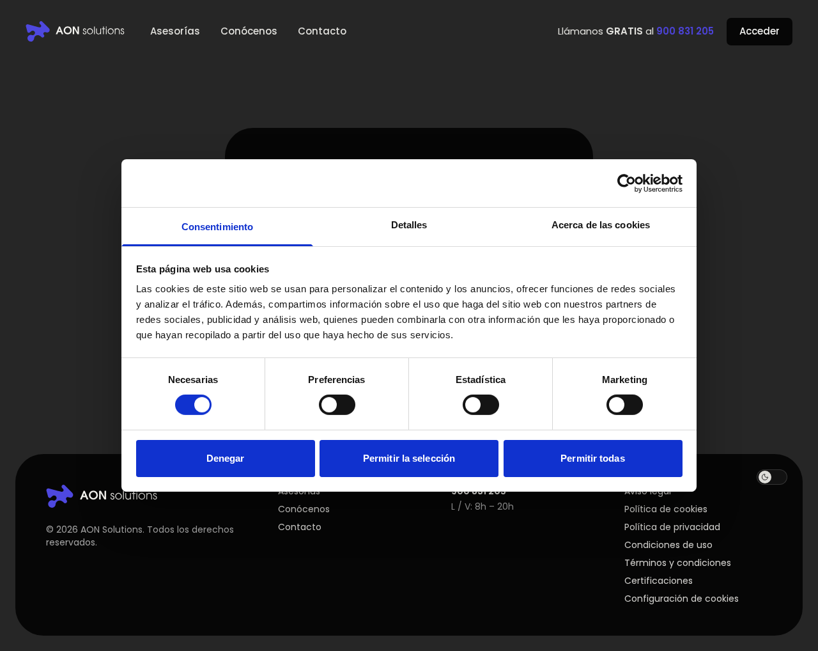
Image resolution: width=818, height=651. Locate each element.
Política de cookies (665, 509)
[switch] (337, 405)
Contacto (322, 31)
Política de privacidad (672, 527)
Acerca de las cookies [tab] (601, 224)
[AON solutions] (75, 31)
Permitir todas (592, 458)
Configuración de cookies (681, 598)
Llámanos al (636, 31)
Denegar (225, 458)
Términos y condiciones (677, 562)
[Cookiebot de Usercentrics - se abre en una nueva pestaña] (627, 182)
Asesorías (175, 31)
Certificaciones (658, 580)
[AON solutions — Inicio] (101, 496)
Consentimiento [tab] (217, 226)
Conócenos (248, 31)
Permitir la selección (409, 458)
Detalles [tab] (409, 224)
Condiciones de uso (668, 544)
